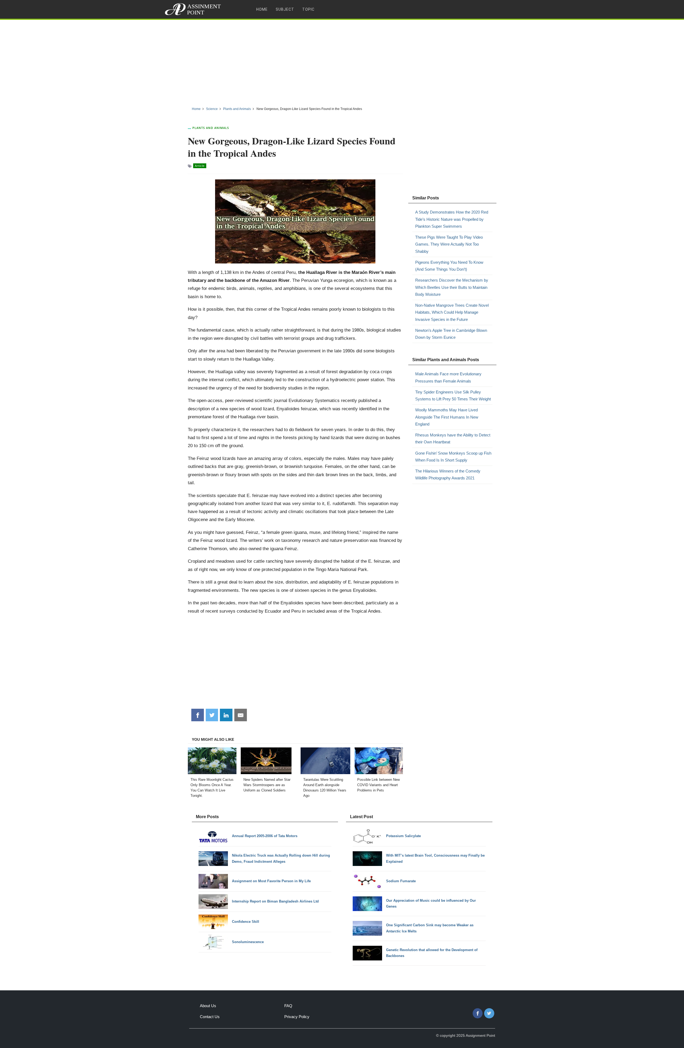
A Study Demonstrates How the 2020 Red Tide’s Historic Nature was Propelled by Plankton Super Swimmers (451, 219)
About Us (208, 1005)
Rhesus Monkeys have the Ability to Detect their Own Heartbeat (452, 438)
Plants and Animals (210, 128)
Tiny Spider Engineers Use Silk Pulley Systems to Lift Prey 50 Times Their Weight (453, 395)
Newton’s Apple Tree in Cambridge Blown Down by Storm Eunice (451, 334)
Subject (285, 9)
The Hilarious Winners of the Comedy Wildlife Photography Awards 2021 (447, 474)
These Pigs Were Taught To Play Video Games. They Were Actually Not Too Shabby (449, 244)
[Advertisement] (342, 61)
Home (262, 9)
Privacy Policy (296, 1016)
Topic (308, 9)
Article (200, 165)
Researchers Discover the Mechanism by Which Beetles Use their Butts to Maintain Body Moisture (451, 287)
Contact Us (210, 1016)
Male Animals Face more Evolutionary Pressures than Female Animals (448, 377)
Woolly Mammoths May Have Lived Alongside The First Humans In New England (446, 417)
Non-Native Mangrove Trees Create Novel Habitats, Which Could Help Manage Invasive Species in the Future (452, 312)
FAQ (288, 1005)
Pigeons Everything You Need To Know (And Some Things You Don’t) (449, 265)
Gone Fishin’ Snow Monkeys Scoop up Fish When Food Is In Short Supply (453, 456)
